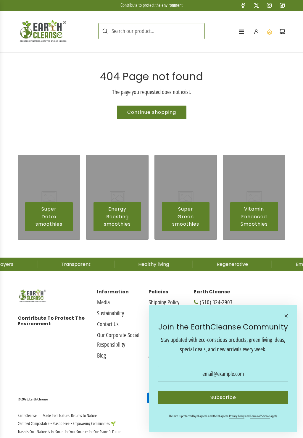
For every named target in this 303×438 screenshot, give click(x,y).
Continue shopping (151, 112)
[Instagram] (269, 5)
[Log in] (256, 31)
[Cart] (282, 31)
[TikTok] (282, 5)
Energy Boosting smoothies (117, 216)
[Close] (286, 315)
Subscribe (223, 397)
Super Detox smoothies (49, 216)
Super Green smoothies (185, 216)
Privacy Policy (236, 415)
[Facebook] (243, 5)
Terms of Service (260, 415)
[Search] (105, 31)
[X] (256, 5)
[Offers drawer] (269, 31)
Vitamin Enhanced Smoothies (254, 216)
